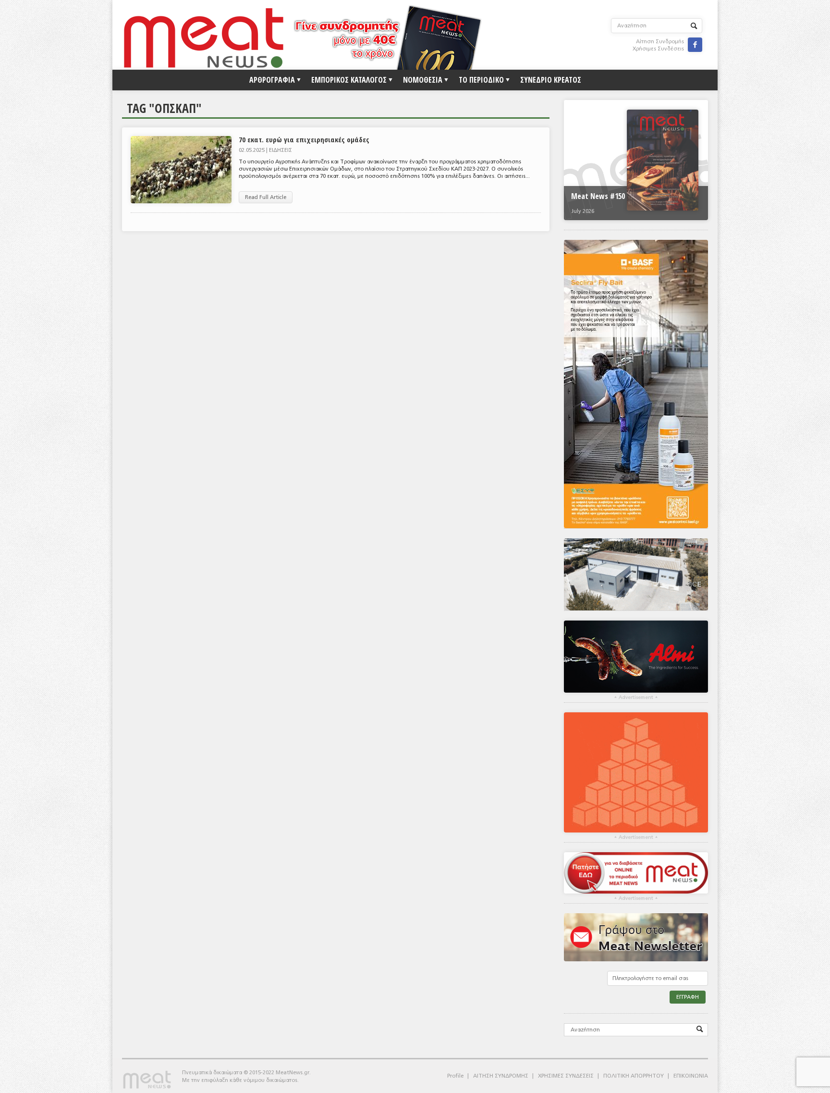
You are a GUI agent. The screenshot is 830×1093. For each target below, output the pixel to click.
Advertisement (636, 697)
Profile (455, 1076)
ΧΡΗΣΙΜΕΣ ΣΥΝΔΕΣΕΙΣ (566, 1076)
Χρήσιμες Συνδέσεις (658, 49)
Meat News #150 (598, 196)
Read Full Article (265, 197)
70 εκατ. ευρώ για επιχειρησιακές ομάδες (304, 139)
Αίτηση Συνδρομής (660, 41)
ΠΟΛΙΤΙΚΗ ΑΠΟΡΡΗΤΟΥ (633, 1076)
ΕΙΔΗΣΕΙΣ (280, 150)
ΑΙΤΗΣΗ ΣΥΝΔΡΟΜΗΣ (500, 1076)
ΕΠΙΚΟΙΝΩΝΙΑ (690, 1076)
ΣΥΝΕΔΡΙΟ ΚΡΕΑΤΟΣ (550, 80)
